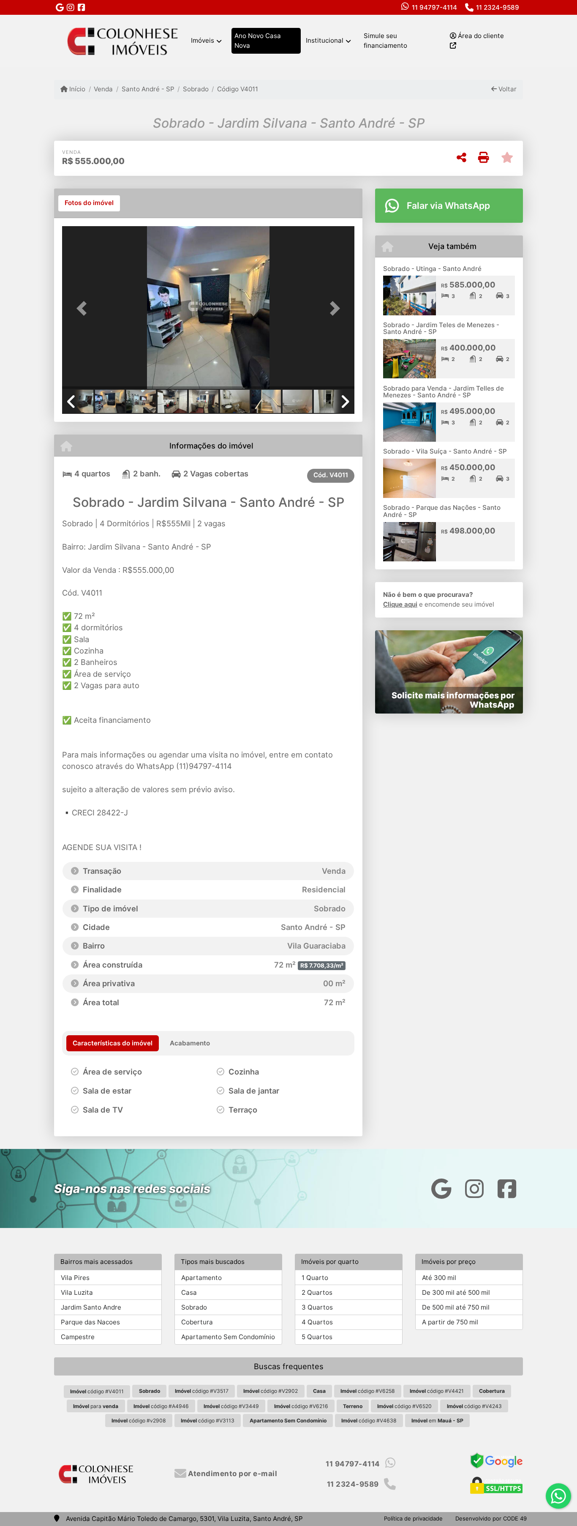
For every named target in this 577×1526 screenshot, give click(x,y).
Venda (103, 89)
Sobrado (196, 89)
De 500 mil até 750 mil (456, 1307)
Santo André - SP (148, 89)
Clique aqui (400, 604)
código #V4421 (437, 1391)
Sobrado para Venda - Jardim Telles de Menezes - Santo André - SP (443, 391)
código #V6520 (404, 1406)
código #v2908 (139, 1420)
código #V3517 (202, 1391)
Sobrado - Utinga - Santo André (432, 269)
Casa (189, 1292)
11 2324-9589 (497, 7)
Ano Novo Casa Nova (257, 40)
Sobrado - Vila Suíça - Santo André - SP (445, 451)
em (437, 1420)
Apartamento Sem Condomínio (228, 1337)
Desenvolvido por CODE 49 (491, 1518)
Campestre (78, 1337)
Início (76, 89)
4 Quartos (317, 1322)
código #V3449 (231, 1406)
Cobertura (197, 1322)
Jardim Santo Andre (91, 1307)
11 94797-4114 (434, 7)
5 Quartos (317, 1337)
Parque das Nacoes (90, 1322)
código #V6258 (367, 1391)
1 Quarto (315, 1278)
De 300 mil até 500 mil (456, 1292)
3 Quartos (317, 1307)
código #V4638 (369, 1420)
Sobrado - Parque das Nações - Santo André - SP (442, 511)
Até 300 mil (439, 1278)
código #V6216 (301, 1406)
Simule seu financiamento (385, 40)
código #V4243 (474, 1406)
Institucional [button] (324, 40)
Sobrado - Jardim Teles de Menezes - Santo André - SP (441, 328)
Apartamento (201, 1278)
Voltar (507, 89)
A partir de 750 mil (450, 1322)
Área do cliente (480, 36)
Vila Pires (75, 1278)
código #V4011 (97, 1391)
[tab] (89, 203)
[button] (84, 308)
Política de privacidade (413, 1518)
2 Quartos (317, 1292)
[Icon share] (59, 7)
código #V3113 (207, 1420)
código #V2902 (270, 1391)
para (95, 1406)
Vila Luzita (77, 1292)
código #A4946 (161, 1406)
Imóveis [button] (202, 40)
